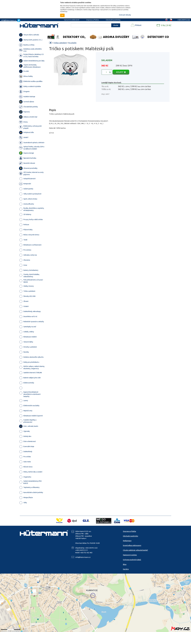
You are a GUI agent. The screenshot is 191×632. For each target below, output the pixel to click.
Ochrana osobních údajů (132, 560)
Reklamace (127, 541)
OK (62, 15)
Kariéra (126, 569)
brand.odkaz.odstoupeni (132, 545)
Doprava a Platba (92, 20)
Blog (124, 564)
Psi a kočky (72, 43)
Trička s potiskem (60, 43)
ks (110, 72)
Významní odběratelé (71, 20)
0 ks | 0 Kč (166, 25)
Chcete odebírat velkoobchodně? (135, 550)
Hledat (115, 25)
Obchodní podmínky (113, 20)
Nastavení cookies (130, 555)
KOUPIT (120, 72)
